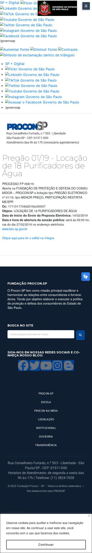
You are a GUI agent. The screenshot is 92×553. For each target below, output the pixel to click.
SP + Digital (9, 2)
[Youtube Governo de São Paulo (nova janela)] (27, 19)
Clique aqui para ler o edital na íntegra (28, 238)
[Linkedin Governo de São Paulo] (32, 74)
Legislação (46, 419)
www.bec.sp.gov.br (14, 229)
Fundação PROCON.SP (27, 283)
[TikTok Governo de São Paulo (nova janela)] (26, 13)
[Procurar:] (40, 334)
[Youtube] (46, 365)
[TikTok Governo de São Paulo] (31, 80)
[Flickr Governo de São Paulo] (30, 69)
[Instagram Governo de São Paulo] (28, 30)
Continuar (46, 544)
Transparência (46, 445)
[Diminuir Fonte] (43, 49)
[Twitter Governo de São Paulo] (31, 85)
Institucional (46, 428)
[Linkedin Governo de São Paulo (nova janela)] (27, 8)
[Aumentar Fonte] (14, 49)
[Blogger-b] (68, 365)
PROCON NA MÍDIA (46, 410)
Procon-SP (46, 393)
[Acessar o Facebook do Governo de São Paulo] (42, 102)
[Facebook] (23, 365)
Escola (46, 402)
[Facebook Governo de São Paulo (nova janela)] (28, 36)
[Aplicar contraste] (67, 49)
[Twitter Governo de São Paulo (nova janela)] (26, 25)
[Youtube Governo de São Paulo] (32, 91)
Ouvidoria (46, 436)
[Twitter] (34, 365)
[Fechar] (89, 516)
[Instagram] (57, 365)
